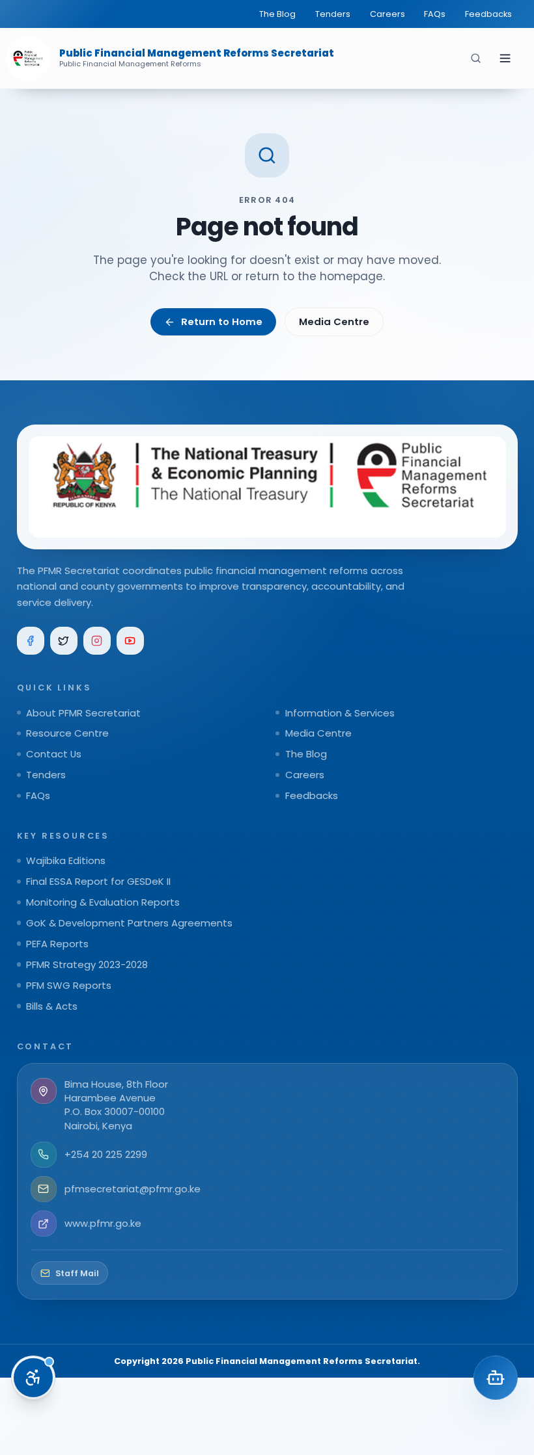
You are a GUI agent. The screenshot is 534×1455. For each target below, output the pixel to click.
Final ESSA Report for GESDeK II (98, 881)
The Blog (277, 14)
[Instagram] (97, 641)
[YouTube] (131, 641)
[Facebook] (31, 641)
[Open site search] (476, 58)
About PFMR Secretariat (83, 713)
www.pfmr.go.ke (102, 1223)
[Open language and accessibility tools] (33, 1378)
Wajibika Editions (65, 860)
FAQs (434, 14)
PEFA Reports (57, 943)
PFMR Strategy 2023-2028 (87, 964)
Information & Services (340, 713)
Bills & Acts (51, 1006)
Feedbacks (488, 14)
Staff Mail (77, 1273)
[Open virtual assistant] (495, 1378)
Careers (387, 14)
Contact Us (53, 754)
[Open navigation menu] (504, 58)
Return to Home (221, 321)
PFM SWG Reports (68, 985)
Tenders (332, 14)
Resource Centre (67, 733)
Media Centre (334, 321)
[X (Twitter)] (64, 641)
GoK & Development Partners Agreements (129, 923)
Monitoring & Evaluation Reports (103, 902)
